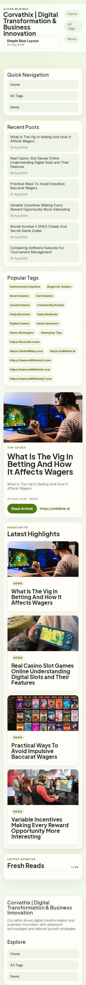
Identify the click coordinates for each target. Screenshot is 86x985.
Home (72, 14)
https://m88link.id (62, 351)
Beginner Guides (59, 286)
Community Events (50, 305)
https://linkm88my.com (26, 351)
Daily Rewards (47, 314)
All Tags (71, 26)
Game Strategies (22, 332)
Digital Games (19, 323)
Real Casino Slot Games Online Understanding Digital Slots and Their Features (42, 674)
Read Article (22, 509)
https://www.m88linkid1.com (30, 369)
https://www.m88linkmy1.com (31, 378)
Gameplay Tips (51, 332)
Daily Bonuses (20, 314)
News (71, 39)
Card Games (44, 295)
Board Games (19, 295)
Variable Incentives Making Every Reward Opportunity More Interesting (40, 828)
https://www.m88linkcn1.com (30, 360)
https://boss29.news (25, 341)
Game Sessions (48, 323)
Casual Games (20, 305)
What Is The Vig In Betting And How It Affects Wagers (36, 597)
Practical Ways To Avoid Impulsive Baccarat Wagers (34, 751)
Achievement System (25, 286)
